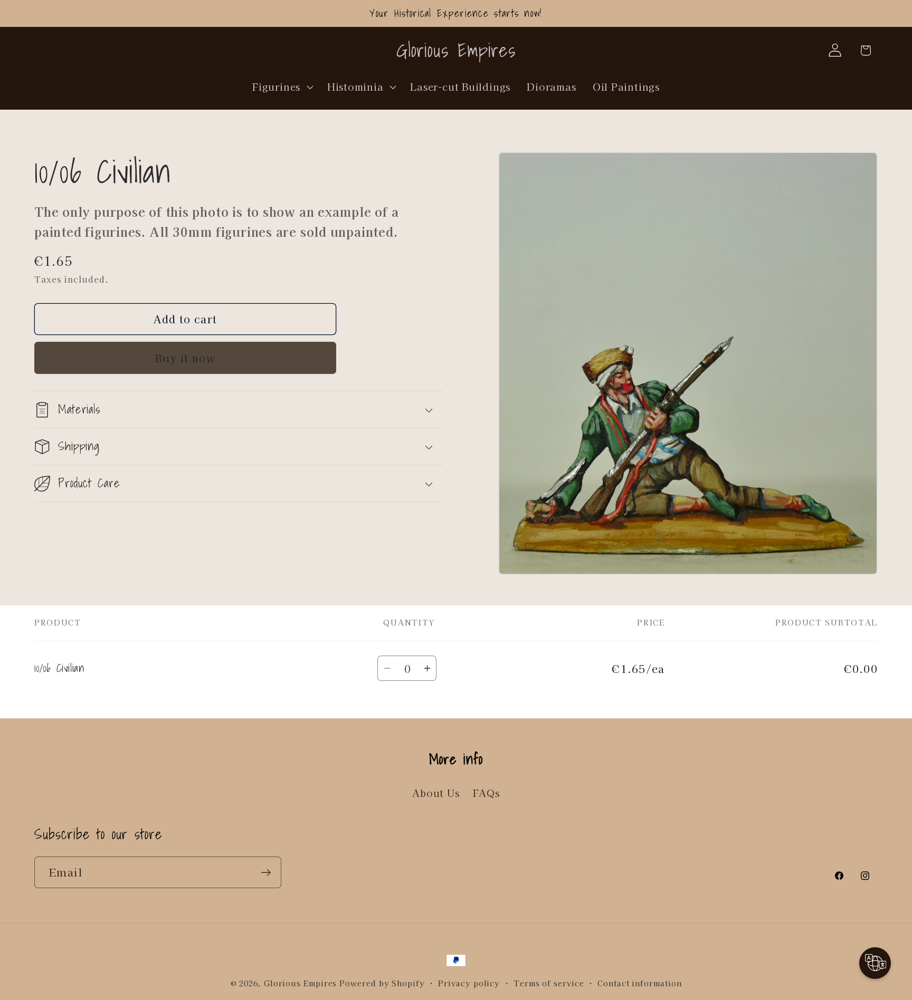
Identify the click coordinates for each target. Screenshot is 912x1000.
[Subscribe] (266, 873)
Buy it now (185, 358)
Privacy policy (469, 982)
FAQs (486, 793)
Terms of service (549, 982)
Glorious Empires (300, 982)
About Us (435, 793)
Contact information (639, 982)
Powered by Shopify (381, 982)
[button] (281, 86)
